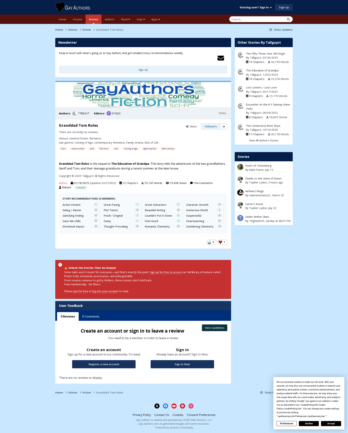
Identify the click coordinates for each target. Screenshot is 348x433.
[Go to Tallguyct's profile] (74, 113)
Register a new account (104, 364)
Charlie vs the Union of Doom (263, 178)
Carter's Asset (254, 204)
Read (124, 19)
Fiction (222, 113)
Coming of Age (84, 142)
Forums (77, 19)
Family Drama (134, 142)
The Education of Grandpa (262, 70)
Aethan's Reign (264, 193)
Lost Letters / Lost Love (261, 87)
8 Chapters (256, 117)
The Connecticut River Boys (263, 125)
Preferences (286, 423)
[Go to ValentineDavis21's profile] (240, 192)
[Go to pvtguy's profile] (109, 113)
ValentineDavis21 (260, 195)
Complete (80, 187)
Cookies (178, 415)
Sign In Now (182, 364)
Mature (66, 187)
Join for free (80, 291)
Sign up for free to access (166, 272)
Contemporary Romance (109, 142)
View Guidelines (214, 328)
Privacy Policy (142, 415)
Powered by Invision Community (174, 427)
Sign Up (284, 7)
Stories (93, 19)
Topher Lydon (258, 182)
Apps (154, 19)
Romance (95, 138)
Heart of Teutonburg (264, 167)
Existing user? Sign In (255, 7)
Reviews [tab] (68, 316)
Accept (331, 423)
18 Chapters (256, 79)
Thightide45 (256, 221)
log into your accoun (104, 291)
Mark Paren (256, 169)
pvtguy (116, 113)
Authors (110, 19)
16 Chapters (256, 62)
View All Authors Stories (264, 140)
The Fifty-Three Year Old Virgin (265, 53)
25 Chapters (130, 183)
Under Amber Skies (264, 218)
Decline (309, 423)
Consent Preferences (201, 415)
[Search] (288, 19)
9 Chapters (256, 96)
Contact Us (161, 415)
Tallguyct (83, 113)
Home (62, 19)
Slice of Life (151, 142)
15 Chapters (256, 134)
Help (139, 19)
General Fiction (78, 138)
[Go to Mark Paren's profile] (240, 167)
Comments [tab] (90, 316)
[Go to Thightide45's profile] (240, 218)
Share (192, 126)
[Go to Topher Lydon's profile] (240, 180)
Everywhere (273, 19)
